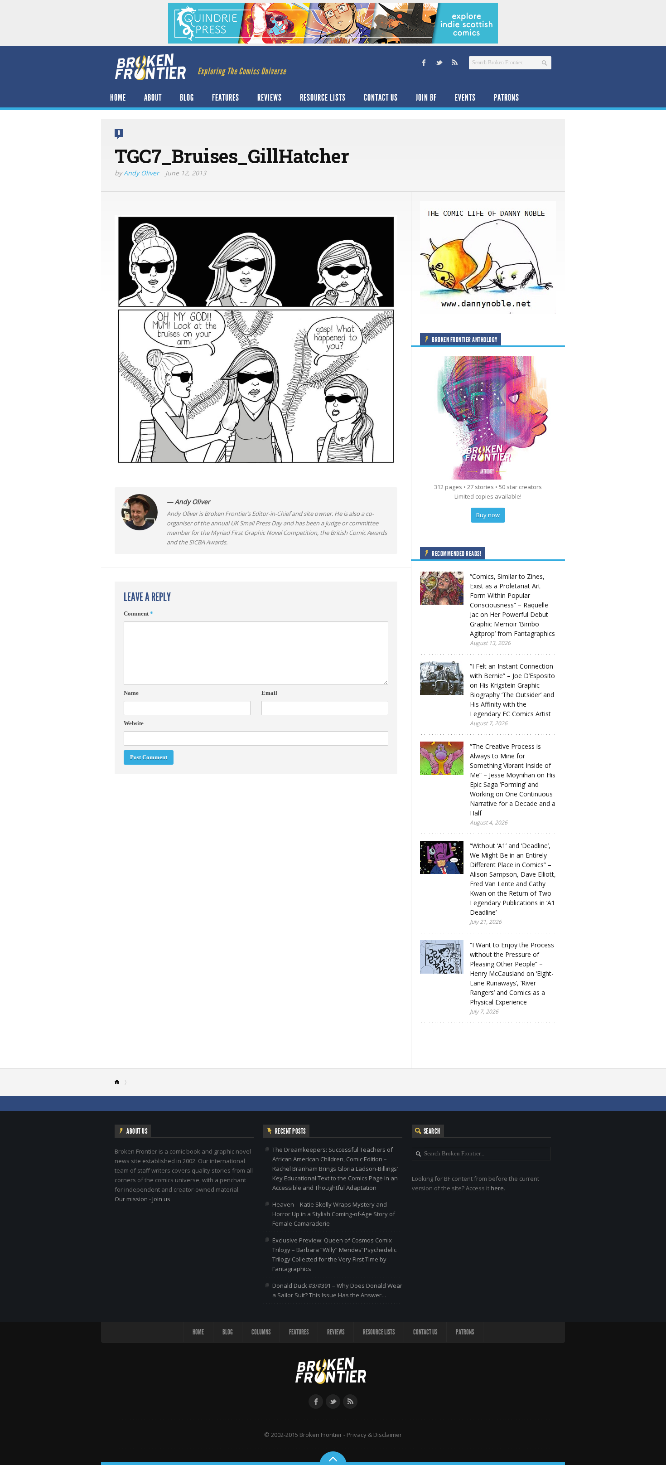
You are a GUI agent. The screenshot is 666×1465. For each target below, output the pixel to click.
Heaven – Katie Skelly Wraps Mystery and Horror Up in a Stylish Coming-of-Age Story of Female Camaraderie (333, 1213)
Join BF (426, 97)
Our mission (131, 1199)
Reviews (269, 97)
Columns (260, 1332)
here (497, 1188)
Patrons (506, 97)
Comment (138, 613)
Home (118, 97)
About (153, 97)
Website (134, 723)
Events (465, 97)
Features (225, 97)
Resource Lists (323, 97)
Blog (187, 97)
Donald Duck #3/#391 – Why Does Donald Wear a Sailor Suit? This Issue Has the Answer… (337, 1290)
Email (269, 692)
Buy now (488, 515)
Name (131, 692)
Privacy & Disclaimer (374, 1435)
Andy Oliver (141, 173)
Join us (161, 1199)
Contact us (381, 97)
